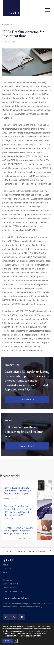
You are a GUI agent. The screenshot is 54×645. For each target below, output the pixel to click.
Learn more (36, 636)
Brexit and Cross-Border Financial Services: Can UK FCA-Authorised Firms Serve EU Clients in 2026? (18, 510)
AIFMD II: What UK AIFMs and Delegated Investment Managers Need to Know (18, 530)
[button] (47, 10)
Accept (7, 641)
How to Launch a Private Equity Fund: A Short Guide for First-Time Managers (18, 490)
